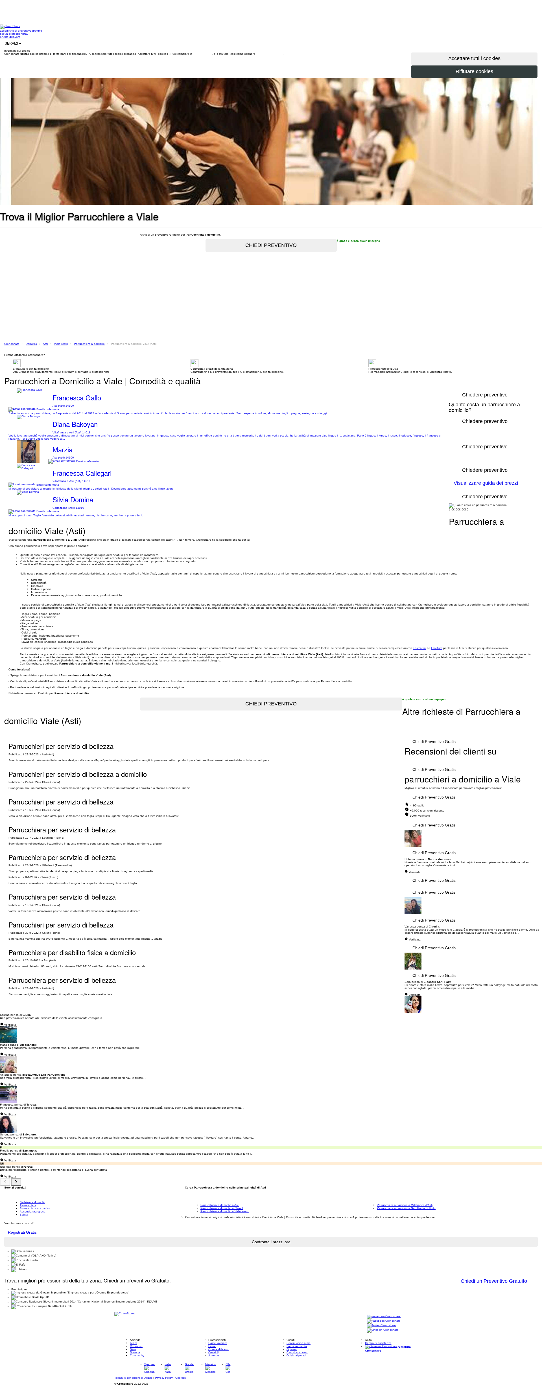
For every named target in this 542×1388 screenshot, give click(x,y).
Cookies (180, 1377)
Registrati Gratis (22, 1232)
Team (133, 1343)
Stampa (135, 1352)
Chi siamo (136, 1346)
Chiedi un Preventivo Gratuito (494, 1281)
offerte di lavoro (10, 36)
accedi (4, 30)
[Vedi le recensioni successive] (16, 1182)
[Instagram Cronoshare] (384, 1316)
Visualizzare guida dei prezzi (486, 483)
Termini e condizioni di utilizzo (133, 1377)
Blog (133, 1349)
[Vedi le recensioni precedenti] (5, 1182)
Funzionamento (297, 1346)
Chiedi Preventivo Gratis (434, 741)
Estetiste (436, 648)
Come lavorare (217, 1343)
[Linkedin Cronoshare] (383, 1330)
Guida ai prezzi (296, 1355)
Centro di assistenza (378, 1343)
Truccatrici (419, 648)
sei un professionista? (14, 33)
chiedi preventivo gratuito (25, 30)
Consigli (213, 1352)
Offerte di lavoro (218, 1349)
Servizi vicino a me (299, 1343)
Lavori (212, 1346)
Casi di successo (297, 1352)
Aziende (213, 1355)
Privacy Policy (164, 1377)
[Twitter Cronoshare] (381, 1325)
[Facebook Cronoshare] (384, 1321)
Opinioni (292, 1349)
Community (137, 1355)
